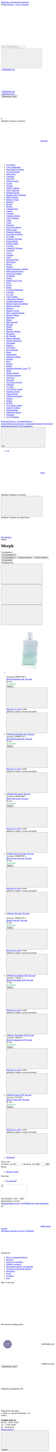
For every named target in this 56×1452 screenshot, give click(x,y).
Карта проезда (7, 1429)
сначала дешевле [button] (25, 557)
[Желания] (28, 484)
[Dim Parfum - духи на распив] (14, 1196)
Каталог (4, 421)
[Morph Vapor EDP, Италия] (30, 1095)
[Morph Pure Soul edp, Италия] (30, 854)
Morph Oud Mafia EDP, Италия (19, 980)
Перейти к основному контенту (15, 2)
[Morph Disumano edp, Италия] (30, 650)
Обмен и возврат (13, 1264)
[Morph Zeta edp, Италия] (30, 913)
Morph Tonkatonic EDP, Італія (19, 1040)
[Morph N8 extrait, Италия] (30, 794)
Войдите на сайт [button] (13, 709)
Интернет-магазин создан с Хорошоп (17, 1231)
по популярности (8, 555)
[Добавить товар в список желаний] (26, 698)
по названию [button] (7, 560)
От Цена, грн (7, 1164)
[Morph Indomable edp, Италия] (30, 734)
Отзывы (25, 426)
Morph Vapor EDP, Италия (17, 1100)
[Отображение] (21, 574)
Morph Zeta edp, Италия (16, 920)
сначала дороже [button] (41, 557)
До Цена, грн (29, 1164)
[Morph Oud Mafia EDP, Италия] (30, 975)
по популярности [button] (8, 557)
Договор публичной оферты (18, 1269)
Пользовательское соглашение (21, 424)
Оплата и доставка (16, 421)
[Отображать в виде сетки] (21, 594)
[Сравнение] (21, 506)
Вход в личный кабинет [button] (16, 1257)
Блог (31, 426)
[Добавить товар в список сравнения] (26, 723)
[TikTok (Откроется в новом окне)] (20, 44)
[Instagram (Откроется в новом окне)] (20, 24)
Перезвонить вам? (9, 96)
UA (7, 451)
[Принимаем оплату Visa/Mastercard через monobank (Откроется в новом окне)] (25, 1203)
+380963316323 (8, 94)
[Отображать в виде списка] (21, 615)
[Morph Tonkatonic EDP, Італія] (30, 1035)
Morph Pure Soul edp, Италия (19, 858)
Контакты (12, 426)
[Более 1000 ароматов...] (21, 58)
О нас (18, 426)
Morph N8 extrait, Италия (17, 799)
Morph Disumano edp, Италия (19, 679)
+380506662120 (8, 69)
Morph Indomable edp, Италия (19, 739)
